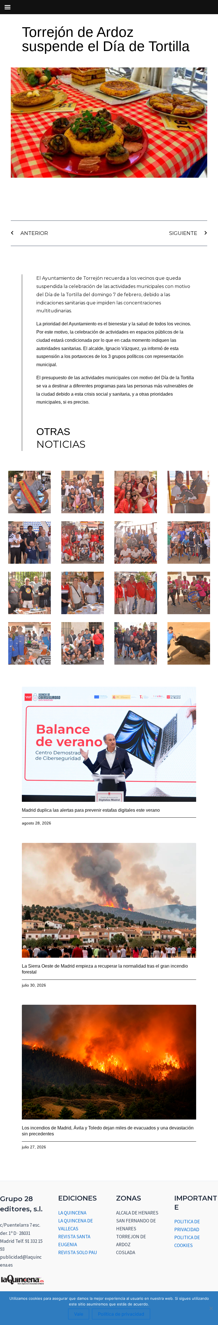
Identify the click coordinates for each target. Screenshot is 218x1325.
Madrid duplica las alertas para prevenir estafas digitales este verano (91, 810)
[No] (211, 1308)
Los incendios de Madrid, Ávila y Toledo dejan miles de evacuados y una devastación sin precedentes (108, 1130)
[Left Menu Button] (7, 7)
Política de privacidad (121, 1314)
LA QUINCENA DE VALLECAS (75, 1225)
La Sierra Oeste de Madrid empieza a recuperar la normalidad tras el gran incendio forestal (105, 969)
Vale (78, 1314)
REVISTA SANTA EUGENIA (74, 1240)
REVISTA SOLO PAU (77, 1252)
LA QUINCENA (72, 1213)
